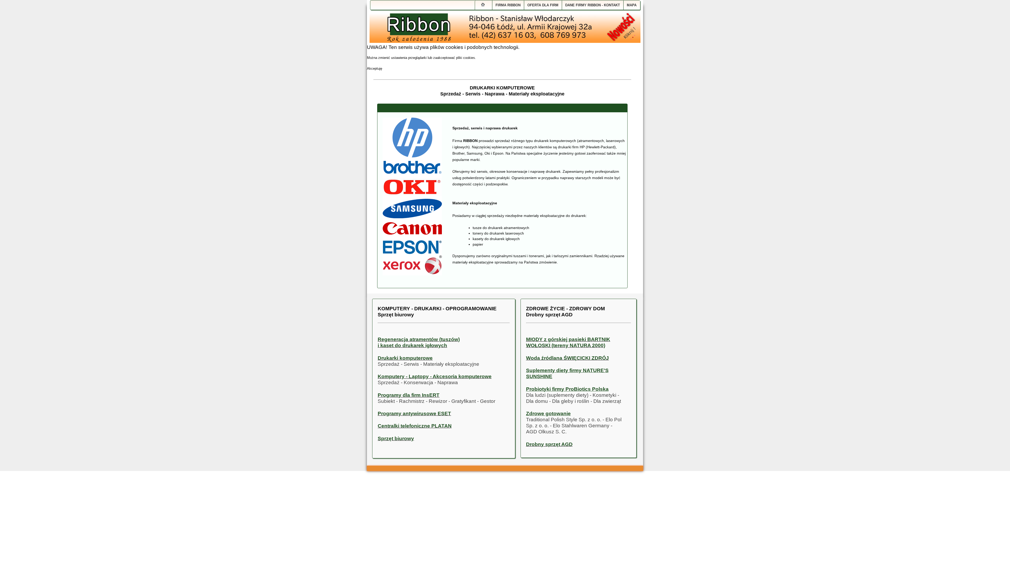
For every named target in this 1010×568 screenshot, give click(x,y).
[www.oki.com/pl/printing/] (412, 189)
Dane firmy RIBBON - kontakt (592, 5)
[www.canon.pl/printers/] (412, 231)
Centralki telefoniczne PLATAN (415, 426)
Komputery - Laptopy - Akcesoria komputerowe (435, 376)
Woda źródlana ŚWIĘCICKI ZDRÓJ (567, 358)
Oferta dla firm (542, 5)
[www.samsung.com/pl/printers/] (412, 210)
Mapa (632, 5)
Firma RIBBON (508, 5)
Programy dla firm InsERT (409, 395)
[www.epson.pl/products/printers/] (412, 248)
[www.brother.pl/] (412, 169)
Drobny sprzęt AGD (549, 444)
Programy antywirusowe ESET (414, 413)
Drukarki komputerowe (405, 358)
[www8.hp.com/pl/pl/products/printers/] (412, 139)
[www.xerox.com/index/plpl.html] (412, 265)
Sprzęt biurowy (396, 438)
